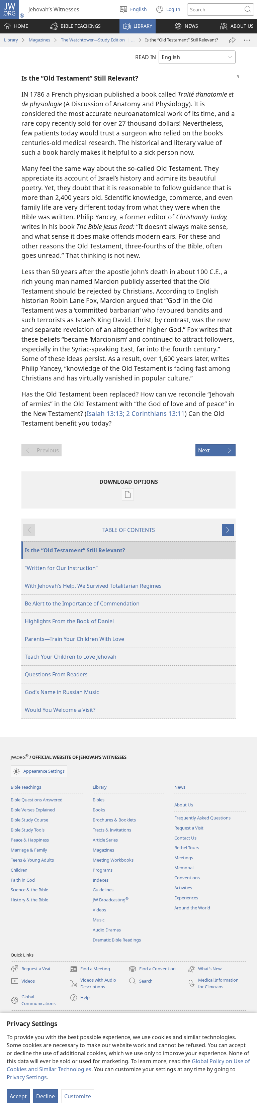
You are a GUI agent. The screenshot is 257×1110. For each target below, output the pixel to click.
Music (98, 920)
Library (11, 40)
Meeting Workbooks (113, 860)
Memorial (183, 868)
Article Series (105, 840)
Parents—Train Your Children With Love (74, 639)
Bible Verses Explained (33, 810)
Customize (77, 1096)
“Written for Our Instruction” (61, 568)
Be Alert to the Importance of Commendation (82, 603)
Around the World (192, 908)
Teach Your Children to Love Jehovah (70, 656)
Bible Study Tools (28, 830)
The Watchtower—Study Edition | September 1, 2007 (98, 40)
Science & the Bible (29, 890)
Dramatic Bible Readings (117, 940)
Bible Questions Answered (37, 800)
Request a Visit (188, 828)
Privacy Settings (27, 1077)
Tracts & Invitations (112, 830)
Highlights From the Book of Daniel (69, 621)
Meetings (183, 858)
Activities (183, 888)
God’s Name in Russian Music (62, 692)
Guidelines (103, 890)
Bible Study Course (29, 820)
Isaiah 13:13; (105, 413)
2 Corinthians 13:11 (154, 413)
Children (19, 870)
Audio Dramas (107, 930)
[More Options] (247, 40)
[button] (75, 26)
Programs (102, 870)
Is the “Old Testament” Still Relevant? (75, 550)
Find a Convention (152, 969)
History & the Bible (29, 900)
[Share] (232, 40)
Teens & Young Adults (32, 860)
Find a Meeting (90, 969)
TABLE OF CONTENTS (128, 530)
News (179, 787)
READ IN (145, 57)
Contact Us (185, 838)
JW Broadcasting (110, 900)
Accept (18, 1096)
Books (99, 810)
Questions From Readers (56, 674)
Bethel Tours (186, 848)
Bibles (98, 800)
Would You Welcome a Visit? (60, 709)
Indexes (100, 880)
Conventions (187, 878)
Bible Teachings (26, 787)
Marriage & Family (29, 850)
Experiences (186, 898)
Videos (99, 910)
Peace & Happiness (30, 840)
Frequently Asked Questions (202, 818)
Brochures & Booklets (114, 820)
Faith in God (23, 880)
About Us (183, 805)
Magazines (39, 40)
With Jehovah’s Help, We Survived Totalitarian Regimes (93, 585)
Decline (45, 1096)
